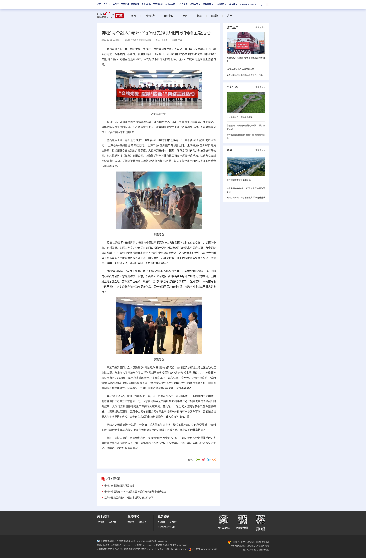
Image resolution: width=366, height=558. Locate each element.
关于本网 (100, 522)
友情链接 (173, 522)
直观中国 (168, 15)
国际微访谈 (158, 4)
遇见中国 (194, 4)
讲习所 (116, 4)
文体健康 (220, 4)
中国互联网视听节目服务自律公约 (110, 549)
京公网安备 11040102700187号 (204, 549)
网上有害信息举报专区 (166, 527)
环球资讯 (131, 522)
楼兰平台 (233, 4)
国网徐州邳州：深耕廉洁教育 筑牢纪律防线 (246, 197)
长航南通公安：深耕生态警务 (240, 117)
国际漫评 (125, 4)
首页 (99, 4)
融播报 (214, 15)
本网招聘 (112, 522)
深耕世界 (207, 4)
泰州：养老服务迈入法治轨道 (119, 485)
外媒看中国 (183, 4)
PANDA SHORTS (248, 4)
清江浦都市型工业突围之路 (239, 180)
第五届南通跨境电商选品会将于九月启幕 (245, 75)
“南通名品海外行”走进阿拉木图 (240, 69)
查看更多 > (260, 27)
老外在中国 (170, 4)
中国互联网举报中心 (108, 541)
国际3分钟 (146, 4)
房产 (229, 15)
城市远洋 (149, 15)
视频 (199, 15)
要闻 (133, 15)
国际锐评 (135, 4)
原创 (185, 15)
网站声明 (161, 522)
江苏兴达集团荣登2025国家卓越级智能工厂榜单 (128, 497)
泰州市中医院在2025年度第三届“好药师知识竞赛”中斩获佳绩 (135, 491)
